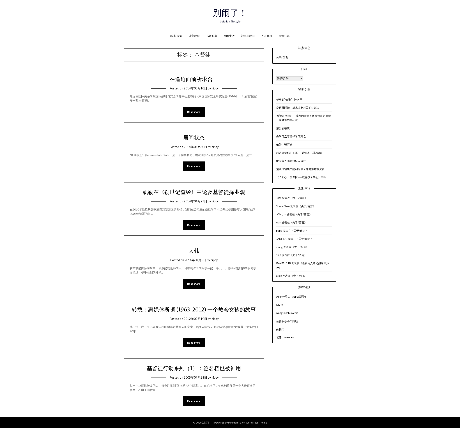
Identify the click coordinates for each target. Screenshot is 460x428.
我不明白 (298, 275)
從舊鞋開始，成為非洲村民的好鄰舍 (297, 107)
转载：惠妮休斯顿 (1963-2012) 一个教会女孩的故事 (194, 309)
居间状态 (194, 137)
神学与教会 (248, 35)
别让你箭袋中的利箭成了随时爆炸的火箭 (300, 169)
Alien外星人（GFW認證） (291, 296)
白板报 (280, 329)
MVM (279, 304)
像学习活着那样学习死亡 (291, 136)
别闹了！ (230, 12)
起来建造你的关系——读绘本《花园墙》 (300, 152)
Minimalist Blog (236, 422)
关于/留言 (282, 57)
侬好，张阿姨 (284, 144)
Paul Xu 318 (283, 263)
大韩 (193, 250)
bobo (279, 230)
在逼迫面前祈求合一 (194, 79)
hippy (215, 88)
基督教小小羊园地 (287, 321)
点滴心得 (284, 35)
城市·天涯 (176, 35)
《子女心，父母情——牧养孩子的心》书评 (301, 177)
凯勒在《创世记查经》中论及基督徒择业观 (194, 192)
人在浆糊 (266, 35)
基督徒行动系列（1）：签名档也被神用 (194, 368)
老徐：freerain (285, 337)
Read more (194, 112)
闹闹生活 (229, 35)
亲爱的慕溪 (283, 128)
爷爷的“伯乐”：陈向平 (289, 99)
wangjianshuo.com (287, 312)
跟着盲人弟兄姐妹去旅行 (291, 160)
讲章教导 (194, 35)
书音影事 (211, 35)
